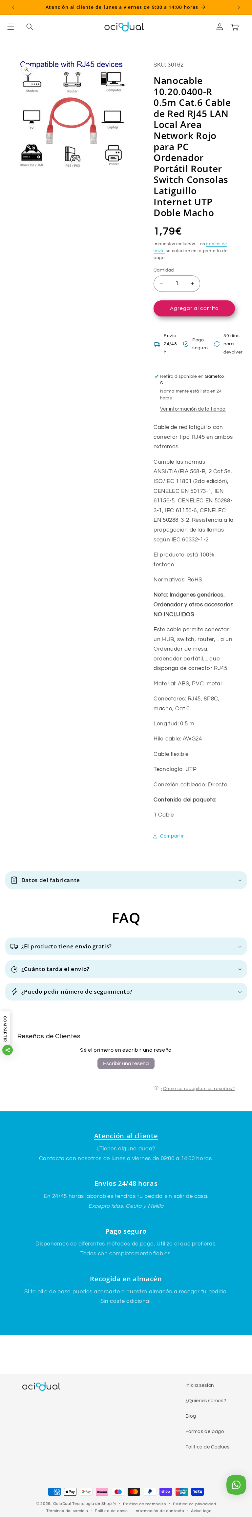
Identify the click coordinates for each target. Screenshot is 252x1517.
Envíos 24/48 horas (126, 1183)
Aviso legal (201, 1511)
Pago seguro (126, 1231)
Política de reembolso (144, 1504)
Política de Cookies (207, 1447)
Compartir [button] (172, 836)
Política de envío (111, 1511)
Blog (190, 1416)
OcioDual (62, 1504)
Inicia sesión (199, 1385)
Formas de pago (204, 1431)
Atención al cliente (126, 1135)
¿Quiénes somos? (205, 1400)
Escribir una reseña (126, 1063)
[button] (14, 26)
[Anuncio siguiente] (239, 7)
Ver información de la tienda (193, 409)
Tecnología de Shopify (94, 1504)
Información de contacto (159, 1511)
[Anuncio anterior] (13, 7)
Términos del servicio (67, 1511)
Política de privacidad (194, 1504)
